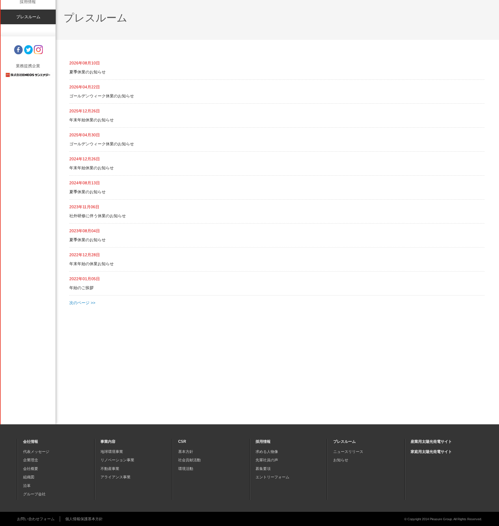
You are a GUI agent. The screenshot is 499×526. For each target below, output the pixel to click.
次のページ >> (82, 302)
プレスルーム (28, 118)
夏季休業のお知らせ (87, 72)
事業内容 (28, 73)
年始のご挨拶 (81, 287)
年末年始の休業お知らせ (91, 263)
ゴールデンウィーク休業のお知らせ (101, 96)
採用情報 (28, 103)
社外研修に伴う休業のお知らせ (97, 215)
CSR (27, 88)
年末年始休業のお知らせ (91, 120)
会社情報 (28, 58)
